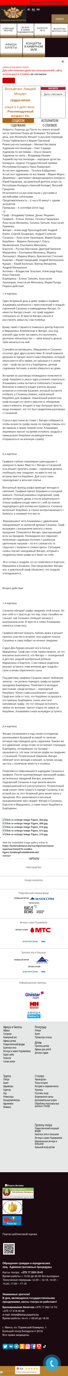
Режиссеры (8, 1096)
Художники (8, 1103)
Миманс (7, 1107)
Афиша (6, 1030)
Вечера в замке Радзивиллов (17, 1051)
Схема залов (9, 1061)
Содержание (18, 125)
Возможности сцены (44, 1096)
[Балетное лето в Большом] (41, 960)
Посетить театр (41, 1093)
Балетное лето (9, 1047)
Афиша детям (9, 1041)
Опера (38, 1030)
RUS (33, 9)
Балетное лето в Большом (47, 1134)
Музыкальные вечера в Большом (46, 1142)
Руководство (40, 1079)
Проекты (39, 1090)
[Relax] (34, 1015)
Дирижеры (8, 1086)
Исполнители (49, 120)
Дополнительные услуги (46, 1100)
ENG (38, 9)
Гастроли (7, 1034)
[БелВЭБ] (34, 909)
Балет (37, 1034)
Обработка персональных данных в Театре (47, 1104)
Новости (7, 1058)
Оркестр (7, 1090)
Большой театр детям (45, 1147)
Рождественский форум (14, 1044)
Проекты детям (42, 1046)
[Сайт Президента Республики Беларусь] (18, 1193)
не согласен (38, 74)
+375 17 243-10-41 (31, 1272)
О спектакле (50, 125)
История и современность (47, 1086)
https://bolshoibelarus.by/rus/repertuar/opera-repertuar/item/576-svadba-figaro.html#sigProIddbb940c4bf (28, 849)
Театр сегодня (41, 1083)
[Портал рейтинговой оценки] (9, 1248)
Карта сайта (8, 1054)
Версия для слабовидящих (48, 2)
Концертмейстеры (11, 1100)
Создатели (18, 120)
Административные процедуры (30, 1267)
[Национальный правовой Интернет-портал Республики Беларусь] (11, 1220)
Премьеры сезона (43, 1037)
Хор (5, 1093)
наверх (6, 855)
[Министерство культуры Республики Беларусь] (12, 1207)
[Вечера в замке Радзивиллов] (40, 930)
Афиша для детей (43, 1049)
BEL (29, 9)
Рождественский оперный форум (47, 1129)
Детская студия (41, 1053)
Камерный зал (10, 1037)
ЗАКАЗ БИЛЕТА (53, 88)
